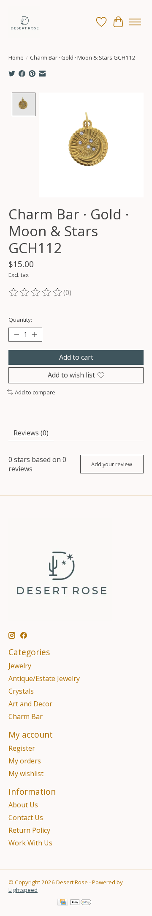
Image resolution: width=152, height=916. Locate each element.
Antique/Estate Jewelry (44, 678)
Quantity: (20, 319)
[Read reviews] (35, 292)
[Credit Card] (62, 903)
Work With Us (30, 843)
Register (21, 748)
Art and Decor (30, 703)
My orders (24, 761)
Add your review (111, 464)
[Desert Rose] (24, 22)
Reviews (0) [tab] (31, 432)
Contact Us (25, 817)
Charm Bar (25, 716)
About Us (23, 804)
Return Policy (29, 830)
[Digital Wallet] (81, 903)
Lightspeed (23, 890)
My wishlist (25, 773)
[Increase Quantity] (34, 334)
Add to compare (35, 392)
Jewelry (19, 665)
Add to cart (76, 357)
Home (16, 57)
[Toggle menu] (135, 22)
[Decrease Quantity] (16, 334)
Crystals (21, 691)
